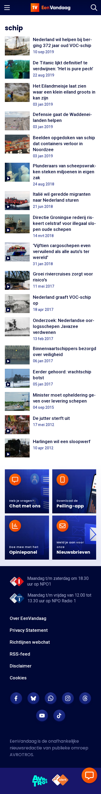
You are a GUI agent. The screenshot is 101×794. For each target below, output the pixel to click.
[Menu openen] (7, 7)
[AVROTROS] (40, 781)
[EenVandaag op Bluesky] (33, 698)
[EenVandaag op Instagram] (68, 698)
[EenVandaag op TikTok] (59, 716)
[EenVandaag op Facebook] (16, 698)
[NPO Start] (60, 781)
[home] (51, 7)
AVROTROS (21, 755)
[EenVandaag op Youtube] (42, 716)
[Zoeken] (94, 7)
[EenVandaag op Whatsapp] (51, 698)
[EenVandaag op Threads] (85, 698)
